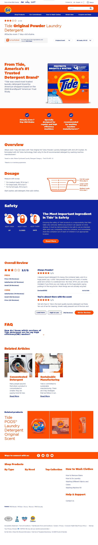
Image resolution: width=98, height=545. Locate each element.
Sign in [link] (92, 2)
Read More (51, 241)
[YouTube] (51, 455)
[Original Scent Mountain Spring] (63, 40)
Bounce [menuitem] (31, 506)
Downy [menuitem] (26, 506)
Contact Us (69, 2)
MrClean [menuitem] (20, 506)
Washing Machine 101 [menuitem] (73, 487)
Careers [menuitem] (56, 525)
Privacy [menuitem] (61, 525)
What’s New (69, 14)
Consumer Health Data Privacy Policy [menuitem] (75, 525)
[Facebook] (38, 455)
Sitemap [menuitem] (91, 525)
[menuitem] (19, 14)
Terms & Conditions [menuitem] (24, 525)
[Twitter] (43, 455)
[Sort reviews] (55, 313)
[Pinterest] (47, 455)
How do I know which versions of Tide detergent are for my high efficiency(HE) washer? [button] (22, 332)
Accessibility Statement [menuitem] (11, 525)
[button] (37, 21)
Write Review (84, 312)
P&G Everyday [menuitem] (39, 506)
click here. (29, 41)
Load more (41, 312)
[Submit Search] (90, 8)
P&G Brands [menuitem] (13, 506)
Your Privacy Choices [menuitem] (10, 528)
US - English (76, 2)
